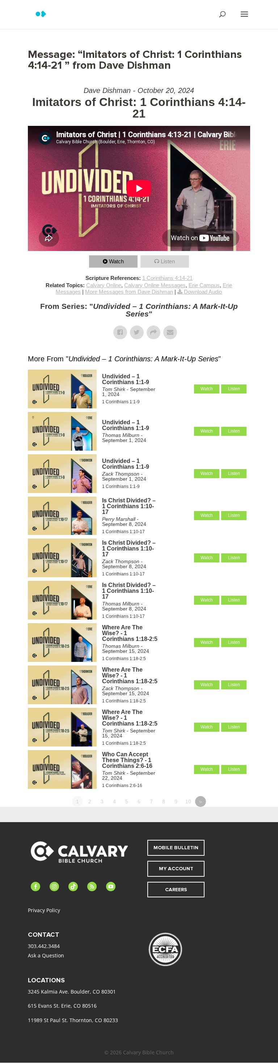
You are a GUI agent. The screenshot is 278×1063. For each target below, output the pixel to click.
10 (188, 801)
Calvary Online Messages (155, 285)
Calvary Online (103, 285)
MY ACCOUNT (176, 869)
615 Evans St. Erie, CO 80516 (62, 1005)
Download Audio (203, 292)
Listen (168, 261)
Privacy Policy (44, 910)
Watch (116, 261)
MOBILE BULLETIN (175, 848)
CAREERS (176, 889)
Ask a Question (46, 955)
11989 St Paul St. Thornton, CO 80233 (73, 1020)
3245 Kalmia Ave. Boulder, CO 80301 (72, 991)
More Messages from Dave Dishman (129, 292)
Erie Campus (204, 285)
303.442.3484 (44, 946)
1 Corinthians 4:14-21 (167, 278)
